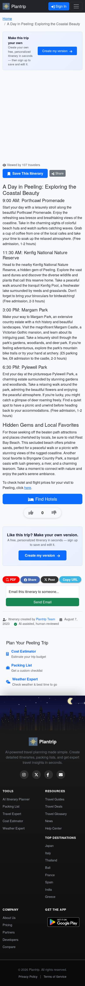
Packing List (11, 806)
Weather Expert (14, 828)
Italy (48, 853)
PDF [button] (12, 579)
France (50, 874)
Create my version (55, 51)
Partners (9, 932)
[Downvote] (54, 512)
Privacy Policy (28, 976)
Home (7, 18)
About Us (9, 917)
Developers (10, 939)
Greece (50, 896)
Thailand (51, 860)
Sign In (60, 6)
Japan (49, 845)
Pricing (7, 924)
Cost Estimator (13, 820)
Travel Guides (54, 799)
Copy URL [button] (70, 579)
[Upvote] (31, 512)
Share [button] (31, 579)
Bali (47, 867)
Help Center (53, 828)
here (27, 487)
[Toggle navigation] (76, 6)
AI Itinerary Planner (16, 799)
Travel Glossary (56, 813)
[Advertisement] (42, 118)
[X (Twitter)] (36, 774)
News (49, 820)
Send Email (43, 601)
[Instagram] (24, 774)
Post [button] (51, 579)
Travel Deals (53, 806)
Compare (9, 946)
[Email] (60, 774)
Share (59, 173)
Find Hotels (46, 499)
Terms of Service (55, 976)
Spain (49, 882)
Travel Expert (12, 813)
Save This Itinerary (27, 173)
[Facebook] (48, 774)
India (48, 889)
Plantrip (18, 6)
